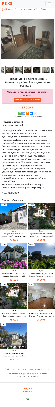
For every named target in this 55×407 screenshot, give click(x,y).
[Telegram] (23, 113)
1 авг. (3, 324)
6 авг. (31, 284)
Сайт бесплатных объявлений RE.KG (27, 369)
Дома (43, 9)
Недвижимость (27, 9)
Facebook (27, 392)
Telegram (27, 388)
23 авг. (4, 204)
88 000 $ (41, 280)
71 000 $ (14, 320)
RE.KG (7, 3)
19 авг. (4, 244)
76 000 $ (14, 360)
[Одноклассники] (27, 113)
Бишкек (10, 9)
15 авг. (31, 244)
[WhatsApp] (20, 113)
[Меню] (49, 3)
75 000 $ (41, 320)
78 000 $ (14, 240)
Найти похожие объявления (27, 100)
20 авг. (31, 204)
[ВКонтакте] (31, 113)
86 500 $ (14, 280)
